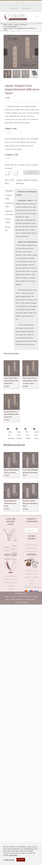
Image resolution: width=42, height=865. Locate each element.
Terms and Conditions (25, 596)
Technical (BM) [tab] (8, 197)
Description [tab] (9, 191)
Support (6, 596)
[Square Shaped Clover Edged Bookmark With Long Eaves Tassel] (30, 368)
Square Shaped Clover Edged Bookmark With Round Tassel (11, 380)
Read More (13, 855)
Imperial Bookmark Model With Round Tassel (10, 503)
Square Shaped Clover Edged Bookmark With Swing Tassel (11, 414)
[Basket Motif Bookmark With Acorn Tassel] (12, 460)
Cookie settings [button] (9, 860)
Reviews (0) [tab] (8, 228)
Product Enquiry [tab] (8, 220)
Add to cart (31, 172)
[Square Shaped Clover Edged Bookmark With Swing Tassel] (12, 402)
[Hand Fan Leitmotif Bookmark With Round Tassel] (30, 491)
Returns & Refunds (21, 602)
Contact (13, 596)
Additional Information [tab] (9, 212)
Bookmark (27, 180)
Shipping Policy (30, 599)
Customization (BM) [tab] (9, 204)
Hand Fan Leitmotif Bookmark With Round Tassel (30, 503)
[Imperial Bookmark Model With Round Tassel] (12, 491)
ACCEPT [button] (21, 860)
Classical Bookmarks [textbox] (32, 530)
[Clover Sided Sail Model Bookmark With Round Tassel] (30, 460)
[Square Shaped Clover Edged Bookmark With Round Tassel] (12, 368)
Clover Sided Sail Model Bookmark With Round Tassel (30, 472)
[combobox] (31, 530)
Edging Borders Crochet (14, 549)
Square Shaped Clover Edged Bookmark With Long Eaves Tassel (30, 380)
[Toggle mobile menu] (37, 16)
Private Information (17, 599)
